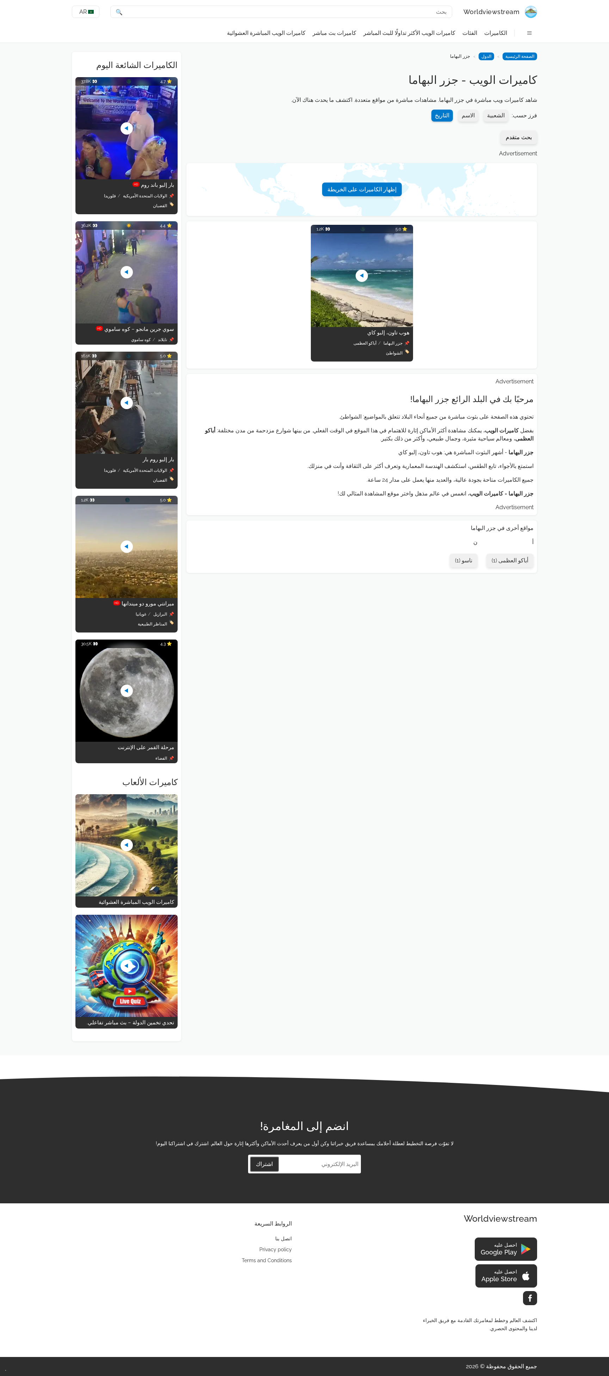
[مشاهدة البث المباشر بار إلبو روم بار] (126, 452)
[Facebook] (530, 1298)
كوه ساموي (141, 339)
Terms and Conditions (267, 1260)
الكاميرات (495, 33)
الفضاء (161, 758)
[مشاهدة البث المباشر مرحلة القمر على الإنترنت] (126, 739)
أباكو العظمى (364, 343)
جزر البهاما (392, 343)
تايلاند (162, 339)
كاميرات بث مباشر (334, 33)
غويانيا (141, 614)
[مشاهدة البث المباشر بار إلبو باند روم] (126, 177)
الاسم (468, 115)
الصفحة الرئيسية (519, 56)
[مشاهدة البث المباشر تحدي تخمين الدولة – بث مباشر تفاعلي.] (126, 1015)
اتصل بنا (283, 1238)
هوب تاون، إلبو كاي (388, 332)
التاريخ (442, 115)
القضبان (160, 205)
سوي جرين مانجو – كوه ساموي (135, 329)
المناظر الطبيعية (152, 624)
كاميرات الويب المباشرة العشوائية (266, 33)
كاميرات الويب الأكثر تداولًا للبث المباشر (409, 33)
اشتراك (264, 1164)
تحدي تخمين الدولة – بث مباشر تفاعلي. (130, 1022)
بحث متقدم (519, 137)
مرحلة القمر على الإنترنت (146, 747)
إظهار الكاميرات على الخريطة (361, 189)
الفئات (469, 33)
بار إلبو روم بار (158, 459)
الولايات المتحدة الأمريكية (144, 195)
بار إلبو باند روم (154, 185)
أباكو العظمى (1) (510, 560)
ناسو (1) (463, 560)
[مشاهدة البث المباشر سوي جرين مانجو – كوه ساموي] (126, 321)
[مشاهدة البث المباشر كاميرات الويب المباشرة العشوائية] (126, 894)
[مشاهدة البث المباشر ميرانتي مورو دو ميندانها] (126, 596)
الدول (486, 56)
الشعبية (496, 115)
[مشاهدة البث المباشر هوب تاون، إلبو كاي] (362, 325)
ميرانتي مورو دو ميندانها (144, 603)
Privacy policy (275, 1249)
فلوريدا (110, 195)
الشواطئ (394, 353)
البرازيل (159, 614)
